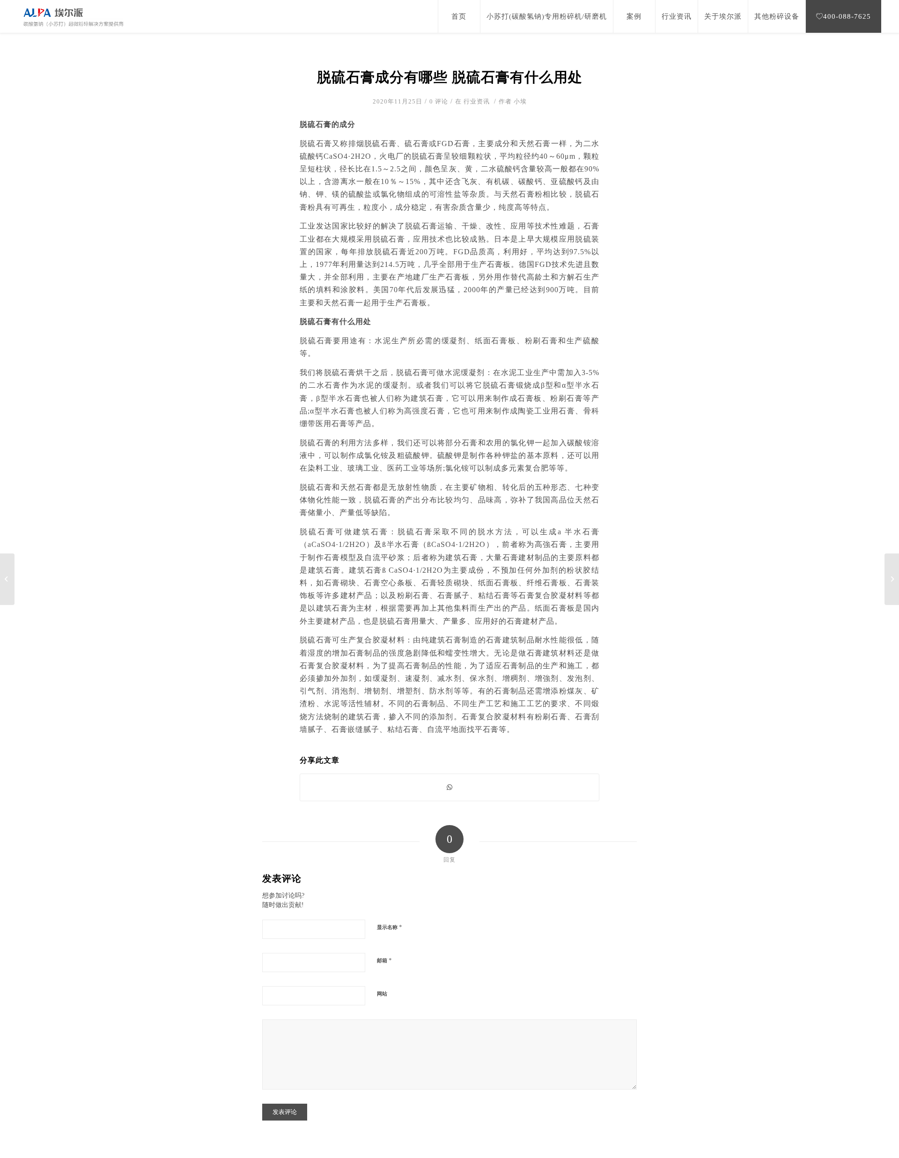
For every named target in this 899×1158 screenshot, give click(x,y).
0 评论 (438, 101)
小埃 (520, 101)
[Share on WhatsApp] (449, 787)
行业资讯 (477, 101)
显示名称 (390, 926)
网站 (382, 993)
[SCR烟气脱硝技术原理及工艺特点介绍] (7, 579)
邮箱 (384, 960)
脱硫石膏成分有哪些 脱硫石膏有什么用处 (449, 77)
